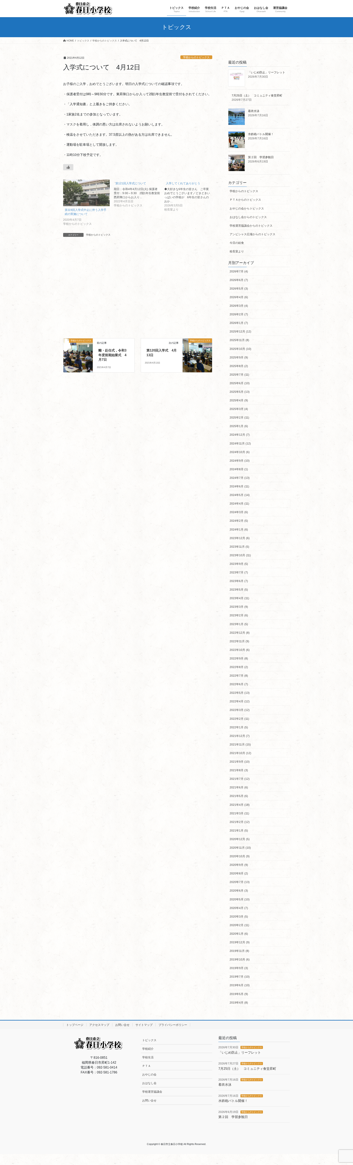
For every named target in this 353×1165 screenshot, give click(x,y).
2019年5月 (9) (239, 994)
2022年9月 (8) (239, 658)
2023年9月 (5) (239, 563)
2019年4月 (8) (239, 1002)
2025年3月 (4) (239, 409)
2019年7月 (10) (240, 976)
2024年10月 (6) (240, 452)
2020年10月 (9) (240, 856)
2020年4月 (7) (239, 908)
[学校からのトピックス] (78, 349)
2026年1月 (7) (239, 323)
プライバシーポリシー (173, 1024)
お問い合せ (122, 1024)
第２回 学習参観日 (261, 157)
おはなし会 (149, 1083)
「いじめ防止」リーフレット (266, 72)
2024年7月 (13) (240, 477)
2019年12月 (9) (240, 942)
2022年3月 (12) (240, 710)
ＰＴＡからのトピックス (245, 199)
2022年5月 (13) (240, 692)
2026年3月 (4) (239, 305)
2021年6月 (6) (239, 787)
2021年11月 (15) (240, 744)
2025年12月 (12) (240, 331)
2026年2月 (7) (239, 314)
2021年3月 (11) (239, 813)
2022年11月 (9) (239, 641)
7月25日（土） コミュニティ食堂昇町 (257, 95)
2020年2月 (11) (239, 925)
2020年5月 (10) (240, 899)
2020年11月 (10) (240, 847)
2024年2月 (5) (239, 520)
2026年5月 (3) (239, 288)
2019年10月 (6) (240, 959)
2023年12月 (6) (240, 538)
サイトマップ (144, 1024)
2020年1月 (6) (239, 933)
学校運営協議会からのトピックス (251, 225)
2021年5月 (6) (239, 796)
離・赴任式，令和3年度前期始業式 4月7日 (112, 355)
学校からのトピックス (196, 57)
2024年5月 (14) (240, 495)
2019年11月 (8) (239, 950)
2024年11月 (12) (240, 443)
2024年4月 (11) (239, 503)
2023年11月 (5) (239, 546)
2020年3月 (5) (239, 916)
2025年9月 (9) (239, 357)
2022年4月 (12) (240, 701)
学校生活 (148, 1057)
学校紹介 (148, 1048)
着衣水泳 (253, 111)
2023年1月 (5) (239, 624)
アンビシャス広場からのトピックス (252, 234)
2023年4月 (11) (239, 598)
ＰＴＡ (146, 1066)
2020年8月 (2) (239, 873)
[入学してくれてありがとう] (189, 196)
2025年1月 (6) (239, 426)
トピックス (149, 1040)
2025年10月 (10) (240, 348)
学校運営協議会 (152, 1091)
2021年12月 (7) (240, 735)
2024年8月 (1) (239, 469)
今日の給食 (237, 242)
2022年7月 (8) (239, 675)
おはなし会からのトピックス (248, 217)
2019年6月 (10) (240, 985)
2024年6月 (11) (239, 486)
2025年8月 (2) (239, 366)
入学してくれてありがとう (183, 183)
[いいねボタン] (68, 167)
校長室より (237, 251)
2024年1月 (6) (239, 529)
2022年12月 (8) (240, 632)
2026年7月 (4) (239, 271)
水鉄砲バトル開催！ (261, 134)
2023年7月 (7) (239, 572)
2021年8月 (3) (239, 770)
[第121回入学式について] (139, 194)
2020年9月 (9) (239, 864)
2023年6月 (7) (239, 581)
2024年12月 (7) (240, 434)
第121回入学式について (130, 183)
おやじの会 (149, 1074)
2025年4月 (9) (239, 400)
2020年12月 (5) (240, 839)
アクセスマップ (99, 1024)
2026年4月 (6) (239, 297)
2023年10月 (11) (240, 555)
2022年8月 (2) (239, 667)
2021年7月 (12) (240, 778)
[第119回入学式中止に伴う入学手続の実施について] (86, 193)
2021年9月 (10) (240, 761)
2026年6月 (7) (239, 280)
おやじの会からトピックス (247, 208)
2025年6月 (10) (240, 383)
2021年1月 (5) (239, 830)
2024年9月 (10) (240, 460)
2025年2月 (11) (239, 417)
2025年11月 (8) (239, 340)
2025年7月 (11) (239, 374)
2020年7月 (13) (240, 882)
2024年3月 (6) (239, 512)
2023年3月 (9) (239, 606)
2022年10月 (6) (240, 649)
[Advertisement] (137, 292)
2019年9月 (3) (239, 968)
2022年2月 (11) (239, 718)
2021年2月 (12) (240, 822)
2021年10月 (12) (240, 753)
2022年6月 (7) (239, 684)
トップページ (74, 1024)
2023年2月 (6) (239, 615)
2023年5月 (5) (239, 589)
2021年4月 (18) (240, 804)
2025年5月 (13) (240, 391)
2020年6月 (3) (239, 890)
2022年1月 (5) (239, 727)
